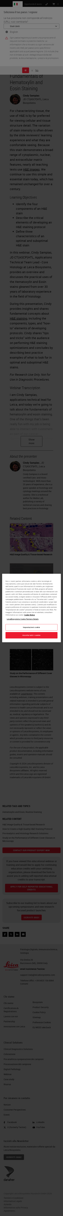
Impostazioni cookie (31, 627)
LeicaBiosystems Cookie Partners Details (23, 619)
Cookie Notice (29, 615)
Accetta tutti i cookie (31, 635)
